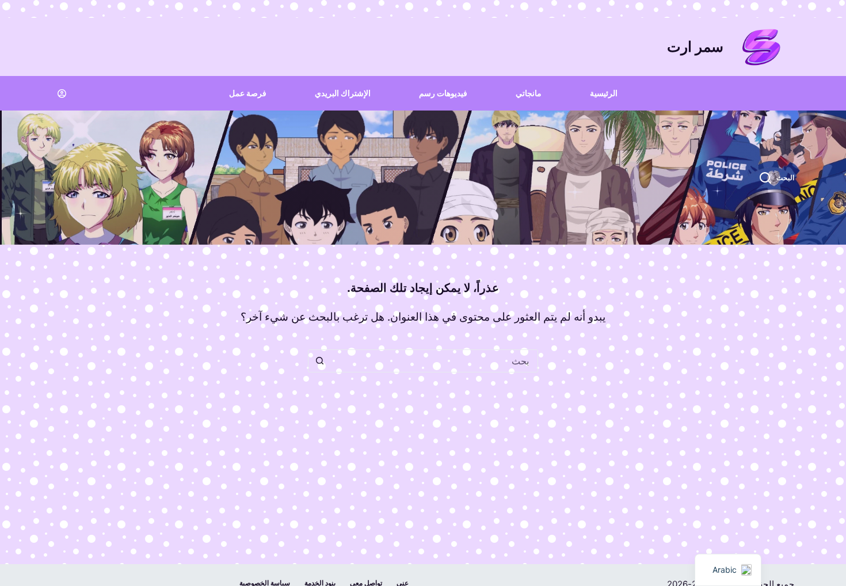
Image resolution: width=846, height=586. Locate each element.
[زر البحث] (319, 361)
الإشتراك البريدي (343, 93)
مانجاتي (529, 93)
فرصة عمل (247, 93)
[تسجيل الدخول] (62, 93)
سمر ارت (695, 46)
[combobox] (434, 360)
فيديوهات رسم (443, 93)
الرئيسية (604, 93)
